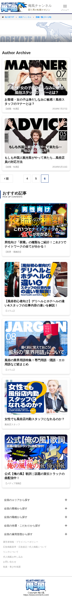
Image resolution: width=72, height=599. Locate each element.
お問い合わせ (9, 562)
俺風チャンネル (40, 6)
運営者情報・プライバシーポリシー (20, 542)
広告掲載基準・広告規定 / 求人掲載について (25, 547)
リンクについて (10, 552)
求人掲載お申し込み (13, 557)
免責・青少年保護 (12, 567)
